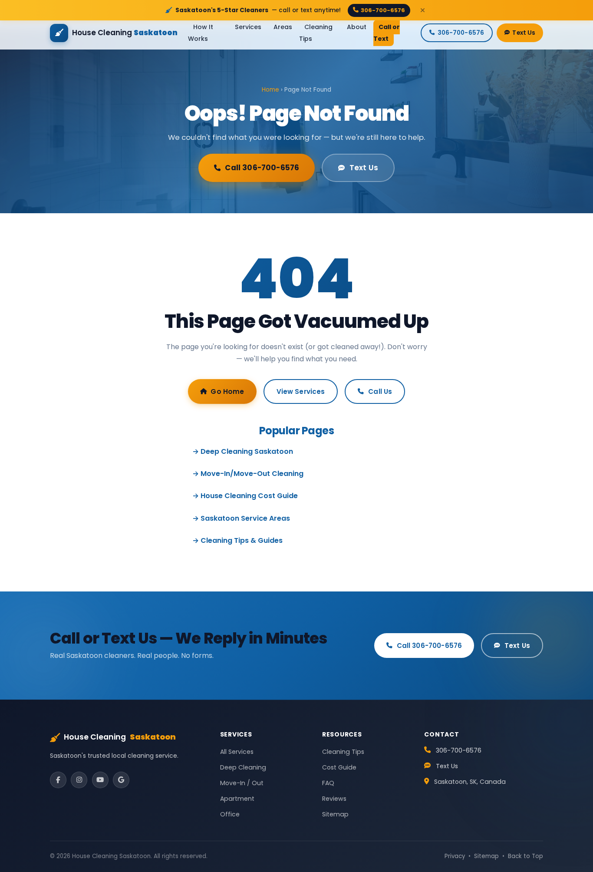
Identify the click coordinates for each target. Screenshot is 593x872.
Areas (282, 27)
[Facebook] (58, 780)
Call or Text (386, 33)
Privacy (455, 856)
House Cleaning (120, 737)
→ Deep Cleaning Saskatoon (242, 451)
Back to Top (525, 856)
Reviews (334, 798)
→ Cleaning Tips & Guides (237, 540)
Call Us (380, 391)
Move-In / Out (242, 783)
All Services (237, 751)
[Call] (571, 819)
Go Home (227, 391)
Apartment (237, 798)
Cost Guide (339, 767)
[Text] (571, 850)
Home (270, 90)
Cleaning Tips (316, 33)
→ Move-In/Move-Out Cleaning (247, 474)
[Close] (422, 10)
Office (230, 814)
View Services (301, 391)
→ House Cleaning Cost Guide (245, 496)
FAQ (328, 783)
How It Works (200, 33)
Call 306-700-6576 (262, 167)
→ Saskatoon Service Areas (241, 518)
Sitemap (335, 814)
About (356, 27)
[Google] (121, 780)
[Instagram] (79, 780)
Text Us (523, 33)
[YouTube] (100, 780)
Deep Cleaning (243, 767)
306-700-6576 (383, 10)
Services (248, 27)
